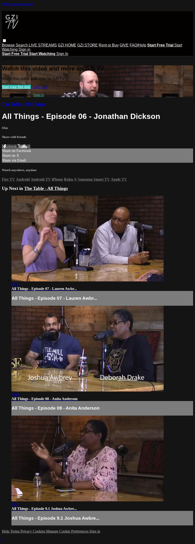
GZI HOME (67, 45)
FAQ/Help (138, 45)
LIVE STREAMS (43, 45)
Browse (9, 45)
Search (22, 45)
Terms (15, 531)
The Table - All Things (23, 104)
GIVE (124, 45)
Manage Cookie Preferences (67, 531)
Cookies (39, 531)
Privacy (26, 531)
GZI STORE (87, 45)
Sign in (24, 49)
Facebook (10, 146)
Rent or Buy (109, 45)
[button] (4, 40)
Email (25, 146)
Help (6, 531)
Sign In (62, 54)
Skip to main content (17, 4)
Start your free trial (16, 87)
